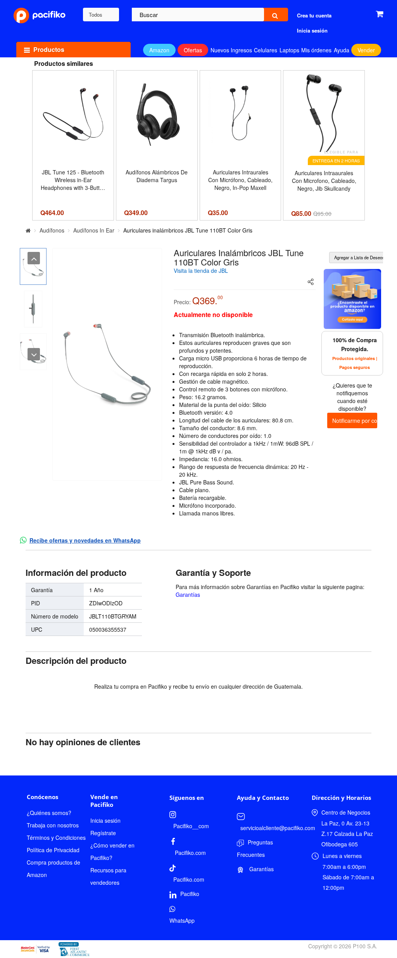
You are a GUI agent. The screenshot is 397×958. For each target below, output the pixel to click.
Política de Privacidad (53, 850)
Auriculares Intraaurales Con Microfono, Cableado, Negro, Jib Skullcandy (324, 180)
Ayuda (341, 50)
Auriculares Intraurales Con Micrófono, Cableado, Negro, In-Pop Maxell (240, 179)
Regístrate (103, 833)
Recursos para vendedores (108, 876)
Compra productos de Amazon (53, 868)
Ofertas (193, 50)
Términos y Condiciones (56, 837)
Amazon (159, 50)
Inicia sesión (105, 820)
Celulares (265, 50)
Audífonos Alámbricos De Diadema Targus (157, 176)
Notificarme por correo (354, 420)
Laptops (289, 50)
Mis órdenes (316, 50)
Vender (366, 50)
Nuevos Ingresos (231, 50)
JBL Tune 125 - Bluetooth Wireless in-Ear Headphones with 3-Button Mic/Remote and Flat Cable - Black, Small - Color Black (73, 179)
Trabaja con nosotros (53, 825)
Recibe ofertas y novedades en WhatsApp (85, 540)
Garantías (188, 594)
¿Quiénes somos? (49, 813)
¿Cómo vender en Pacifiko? (112, 851)
